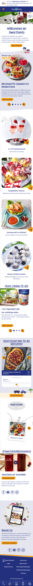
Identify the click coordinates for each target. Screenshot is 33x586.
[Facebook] (3, 492)
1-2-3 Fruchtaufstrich (16, 149)
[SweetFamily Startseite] (16, 9)
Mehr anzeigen (16, 45)
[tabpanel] (16, 29)
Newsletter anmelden (19, 1)
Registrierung (8, 566)
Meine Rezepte (9, 560)
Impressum (23, 560)
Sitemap (23, 573)
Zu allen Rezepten (16, 395)
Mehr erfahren (7, 325)
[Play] (16, 462)
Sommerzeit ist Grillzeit (16, 232)
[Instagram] (17, 492)
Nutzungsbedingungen (23, 566)
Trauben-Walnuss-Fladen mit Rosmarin (12, 372)
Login (8, 563)
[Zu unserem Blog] (30, 15)
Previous (4, 357)
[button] (9, 104)
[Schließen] (31, 3)
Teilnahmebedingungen (23, 570)
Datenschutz (23, 563)
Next (29, 357)
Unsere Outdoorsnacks (16, 274)
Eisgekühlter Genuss (16, 190)
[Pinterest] (12, 492)
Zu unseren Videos (8, 478)
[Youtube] (8, 492)
